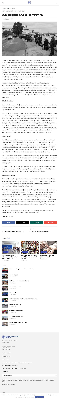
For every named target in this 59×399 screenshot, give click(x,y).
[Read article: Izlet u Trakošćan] (5, 276)
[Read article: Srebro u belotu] (5, 294)
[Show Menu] (2, 2)
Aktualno (14, 8)
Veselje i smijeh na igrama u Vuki (18, 322)
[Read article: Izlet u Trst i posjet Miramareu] (5, 288)
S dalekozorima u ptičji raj (16, 316)
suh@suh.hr (8, 353)
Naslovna (9, 8)
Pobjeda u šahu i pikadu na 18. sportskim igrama (22, 269)
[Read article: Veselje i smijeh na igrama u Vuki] (5, 324)
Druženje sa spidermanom (16, 310)
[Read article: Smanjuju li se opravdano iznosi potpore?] (49, 247)
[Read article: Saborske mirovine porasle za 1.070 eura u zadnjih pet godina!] (30, 247)
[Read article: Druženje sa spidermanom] (5, 312)
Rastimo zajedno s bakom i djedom (19, 280)
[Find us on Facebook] (2, 392)
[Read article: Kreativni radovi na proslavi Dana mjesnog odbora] (5, 300)
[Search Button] (56, 2)
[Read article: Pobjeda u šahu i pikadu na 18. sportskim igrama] (5, 270)
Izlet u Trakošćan (13, 275)
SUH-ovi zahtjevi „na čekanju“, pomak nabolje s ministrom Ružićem (10, 256)
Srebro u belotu (13, 292)
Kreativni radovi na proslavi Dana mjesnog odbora (23, 298)
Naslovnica (4, 8)
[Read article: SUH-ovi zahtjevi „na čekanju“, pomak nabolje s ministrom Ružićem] (11, 247)
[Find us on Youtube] (4, 392)
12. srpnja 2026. (12, 270)
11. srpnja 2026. (6, 260)
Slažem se (39, 397)
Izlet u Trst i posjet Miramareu (17, 286)
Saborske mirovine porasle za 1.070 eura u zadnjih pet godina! (29, 256)
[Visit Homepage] (29, 2)
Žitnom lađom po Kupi (15, 304)
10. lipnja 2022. (5, 19)
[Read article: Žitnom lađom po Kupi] (5, 306)
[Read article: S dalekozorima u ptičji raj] (5, 318)
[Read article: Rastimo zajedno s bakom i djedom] (5, 282)
